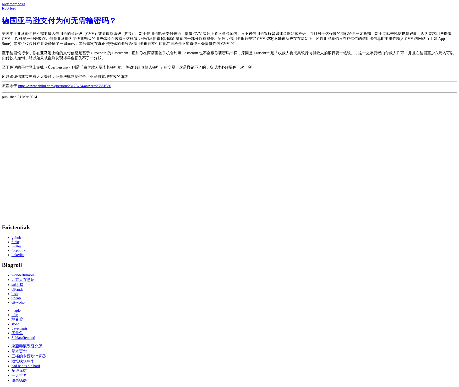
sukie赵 (17, 285)
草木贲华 (19, 351)
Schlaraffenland (23, 338)
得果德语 (19, 380)
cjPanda (17, 289)
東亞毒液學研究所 (26, 346)
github (16, 238)
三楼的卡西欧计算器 (28, 356)
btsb (14, 294)
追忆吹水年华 (22, 361)
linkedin (17, 255)
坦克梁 (17, 319)
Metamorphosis (13, 4)
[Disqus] (229, 159)
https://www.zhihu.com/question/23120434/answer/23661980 (64, 86)
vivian (16, 298)
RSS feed (9, 8)
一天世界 (19, 375)
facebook (18, 250)
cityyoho (18, 302)
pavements (19, 328)
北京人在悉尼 (22, 280)
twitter (16, 246)
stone (15, 324)
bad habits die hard (25, 366)
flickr (15, 242)
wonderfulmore (23, 275)
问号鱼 (17, 333)
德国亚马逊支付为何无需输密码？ (59, 20)
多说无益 (19, 370)
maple (16, 310)
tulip (14, 315)
